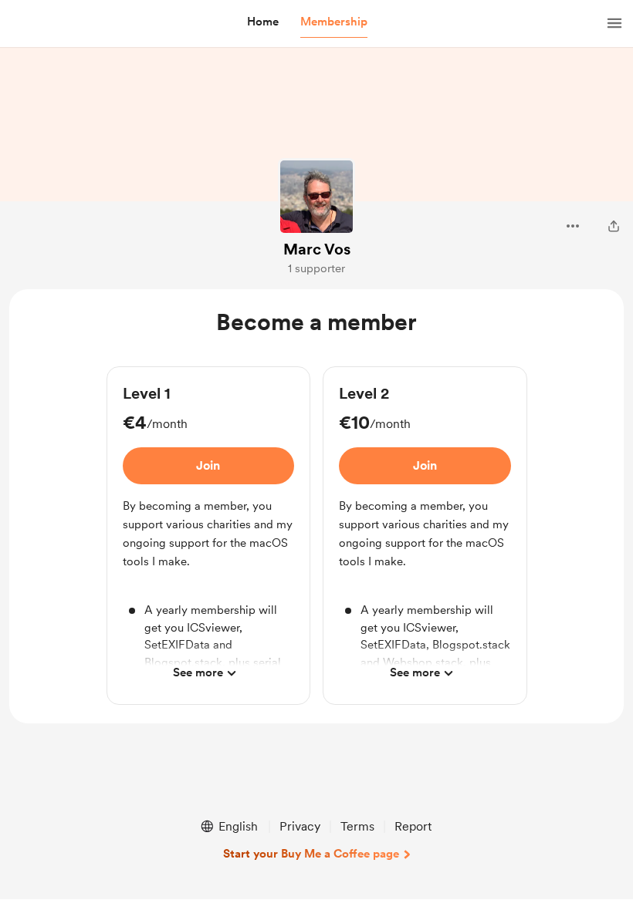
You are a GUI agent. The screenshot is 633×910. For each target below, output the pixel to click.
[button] (263, 22)
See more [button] (198, 672)
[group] (208, 535)
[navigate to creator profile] (316, 196)
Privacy (299, 826)
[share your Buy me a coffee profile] (614, 226)
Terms (357, 826)
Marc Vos (316, 249)
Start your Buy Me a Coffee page (311, 854)
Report (413, 826)
